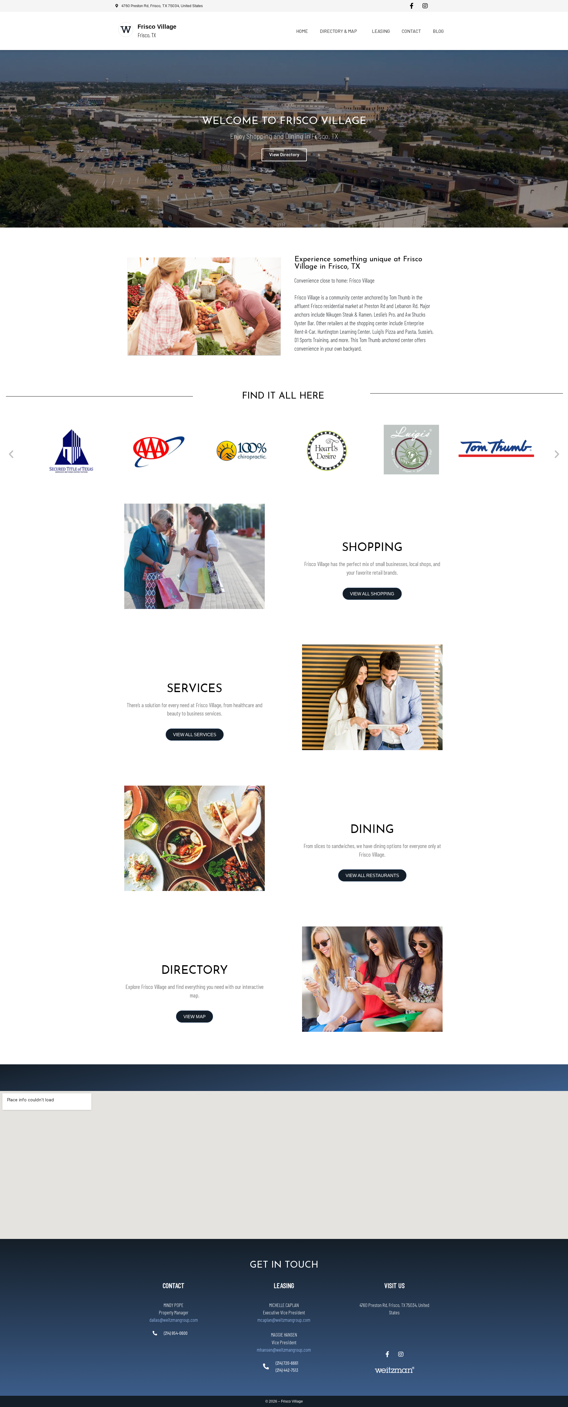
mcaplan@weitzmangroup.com (283, 1320)
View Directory (284, 154)
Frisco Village (157, 26)
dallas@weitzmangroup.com (173, 1320)
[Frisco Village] (125, 29)
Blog (438, 31)
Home (302, 31)
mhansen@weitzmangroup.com (284, 1350)
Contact (411, 31)
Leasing (381, 31)
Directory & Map (338, 31)
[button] (11, 454)
